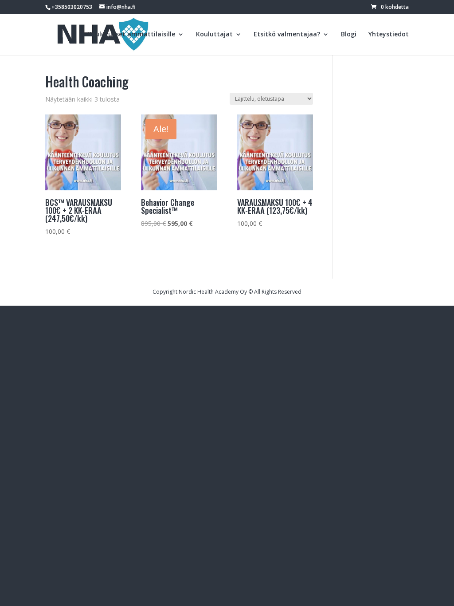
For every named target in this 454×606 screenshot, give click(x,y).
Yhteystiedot (388, 34)
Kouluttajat (214, 34)
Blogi (348, 34)
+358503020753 (71, 7)
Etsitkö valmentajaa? (287, 34)
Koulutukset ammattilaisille (131, 34)
